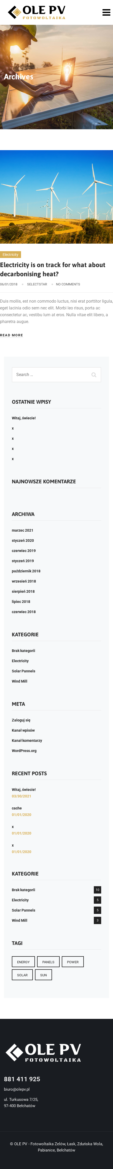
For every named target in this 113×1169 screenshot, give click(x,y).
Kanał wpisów (23, 730)
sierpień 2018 (23, 591)
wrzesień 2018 (24, 581)
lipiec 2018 (21, 602)
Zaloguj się (21, 720)
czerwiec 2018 (24, 612)
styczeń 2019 (23, 561)
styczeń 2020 (23, 540)
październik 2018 (26, 571)
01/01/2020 (21, 815)
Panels (48, 962)
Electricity (10, 254)
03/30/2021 (21, 796)
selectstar (37, 284)
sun (43, 975)
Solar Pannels (23, 671)
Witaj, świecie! (24, 418)
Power (73, 962)
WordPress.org (24, 751)
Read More (11, 335)
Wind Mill (19, 681)
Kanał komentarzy (27, 740)
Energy (23, 962)
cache (17, 808)
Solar (22, 975)
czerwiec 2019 (24, 551)
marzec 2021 (22, 530)
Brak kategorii (23, 651)
